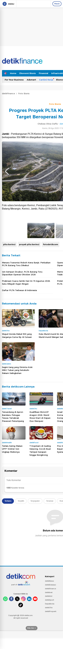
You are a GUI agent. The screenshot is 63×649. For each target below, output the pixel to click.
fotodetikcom (50, 244)
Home (13, 73)
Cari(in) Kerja (46, 79)
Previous (7, 171)
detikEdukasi (50, 585)
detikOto (49, 607)
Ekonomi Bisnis (27, 73)
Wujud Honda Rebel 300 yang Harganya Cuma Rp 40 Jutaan (17, 335)
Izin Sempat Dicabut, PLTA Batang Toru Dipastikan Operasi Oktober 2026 (22, 273)
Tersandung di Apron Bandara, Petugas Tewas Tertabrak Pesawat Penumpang (13, 416)
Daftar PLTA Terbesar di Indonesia (19, 290)
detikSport (49, 600)
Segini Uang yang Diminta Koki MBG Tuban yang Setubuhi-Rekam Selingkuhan (17, 370)
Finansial (43, 73)
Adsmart (31, 79)
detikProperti (50, 611)
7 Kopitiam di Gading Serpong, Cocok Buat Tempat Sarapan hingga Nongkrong (40, 450)
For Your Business (14, 79)
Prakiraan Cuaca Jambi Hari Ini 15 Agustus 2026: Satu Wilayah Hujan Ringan (26, 282)
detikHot (48, 596)
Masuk (57, 4)
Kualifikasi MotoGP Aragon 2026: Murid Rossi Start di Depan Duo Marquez (40, 416)
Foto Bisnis (24, 93)
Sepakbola (49, 604)
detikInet (48, 592)
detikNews (49, 581)
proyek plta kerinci (29, 244)
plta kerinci (9, 244)
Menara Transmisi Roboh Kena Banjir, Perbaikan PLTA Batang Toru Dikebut (26, 264)
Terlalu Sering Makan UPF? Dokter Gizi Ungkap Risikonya (12, 449)
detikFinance (8, 93)
